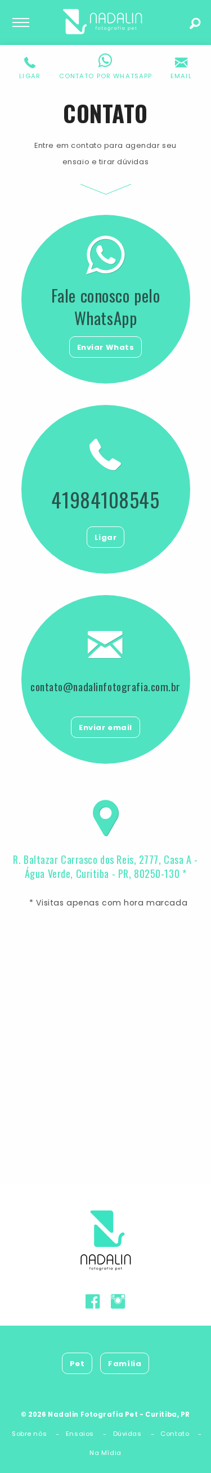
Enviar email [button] (105, 727)
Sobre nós (29, 1433)
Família (124, 1363)
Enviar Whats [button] (105, 347)
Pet (77, 1363)
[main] (105, 626)
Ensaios (80, 1433)
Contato (174, 1433)
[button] (29, 68)
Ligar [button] (106, 537)
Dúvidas (127, 1433)
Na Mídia (105, 1452)
